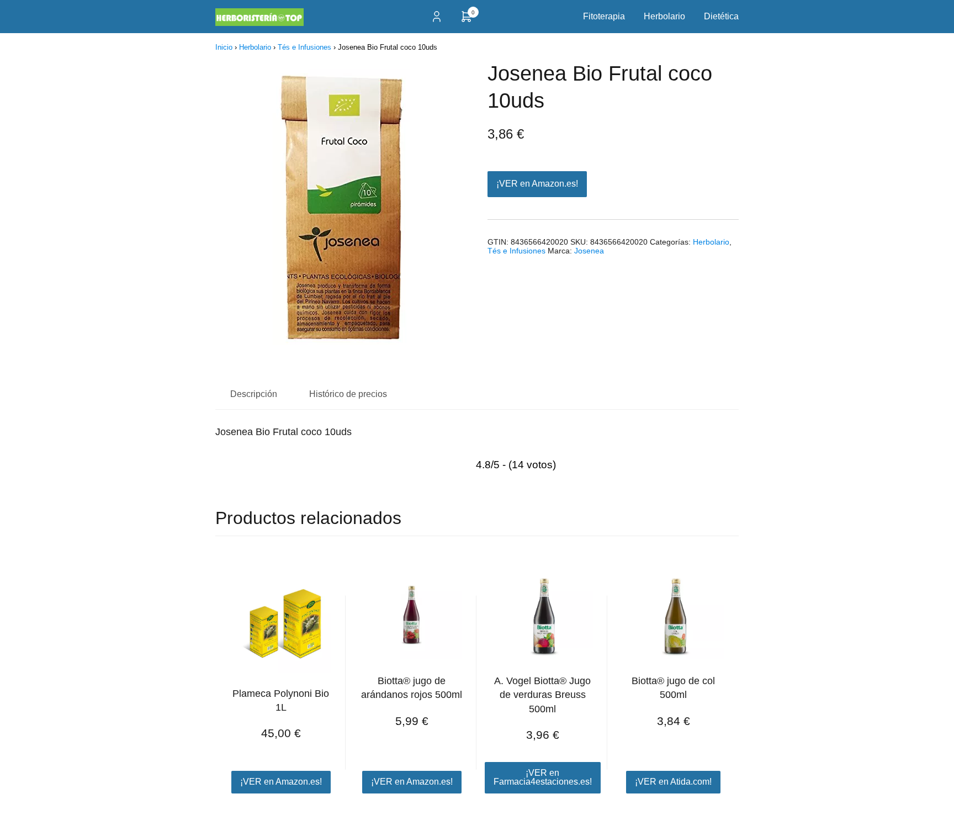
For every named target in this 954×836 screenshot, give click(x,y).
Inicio (223, 47)
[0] (466, 20)
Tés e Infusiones (304, 47)
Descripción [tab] (253, 394)
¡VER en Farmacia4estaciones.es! (543, 777)
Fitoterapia (604, 16)
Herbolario (664, 16)
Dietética (721, 16)
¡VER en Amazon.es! (537, 183)
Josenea (589, 250)
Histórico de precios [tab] (348, 394)
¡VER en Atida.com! (673, 781)
